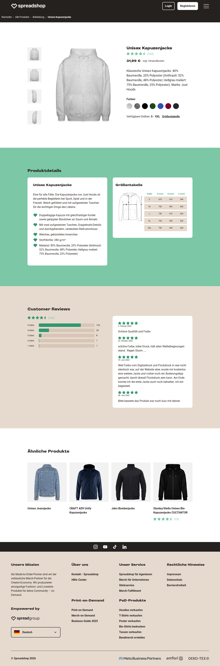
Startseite (6, 17)
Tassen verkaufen (130, 632)
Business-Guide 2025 (85, 621)
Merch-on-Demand (83, 615)
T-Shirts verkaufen (130, 615)
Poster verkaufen (130, 621)
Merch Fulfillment (130, 590)
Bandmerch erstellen (132, 637)
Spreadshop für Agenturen (135, 574)
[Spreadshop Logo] (28, 6)
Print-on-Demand (82, 610)
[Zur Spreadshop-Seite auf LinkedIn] (124, 547)
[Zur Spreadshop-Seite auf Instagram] (95, 547)
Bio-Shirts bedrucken (132, 626)
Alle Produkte (22, 17)
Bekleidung (38, 17)
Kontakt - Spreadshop (85, 574)
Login (168, 6)
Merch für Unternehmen (134, 579)
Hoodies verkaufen (131, 610)
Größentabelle (171, 116)
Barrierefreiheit (176, 585)
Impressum (174, 574)
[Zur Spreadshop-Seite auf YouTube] (105, 547)
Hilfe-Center (79, 579)
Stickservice (126, 585)
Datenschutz (174, 579)
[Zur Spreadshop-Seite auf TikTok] (115, 547)
